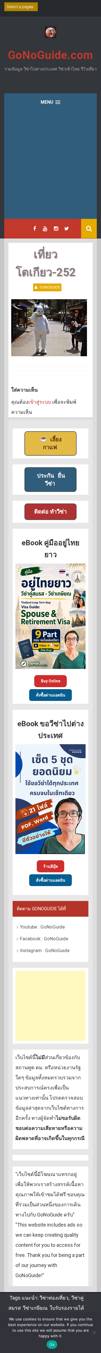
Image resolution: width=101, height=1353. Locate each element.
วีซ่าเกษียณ (35, 1308)
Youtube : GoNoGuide (42, 927)
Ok (51, 1344)
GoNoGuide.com (50, 55)
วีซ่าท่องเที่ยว (54, 1298)
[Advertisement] (50, 165)
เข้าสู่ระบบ (39, 402)
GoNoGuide (50, 287)
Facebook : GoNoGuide (44, 938)
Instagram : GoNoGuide (45, 950)
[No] (94, 1332)
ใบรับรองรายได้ (67, 1308)
